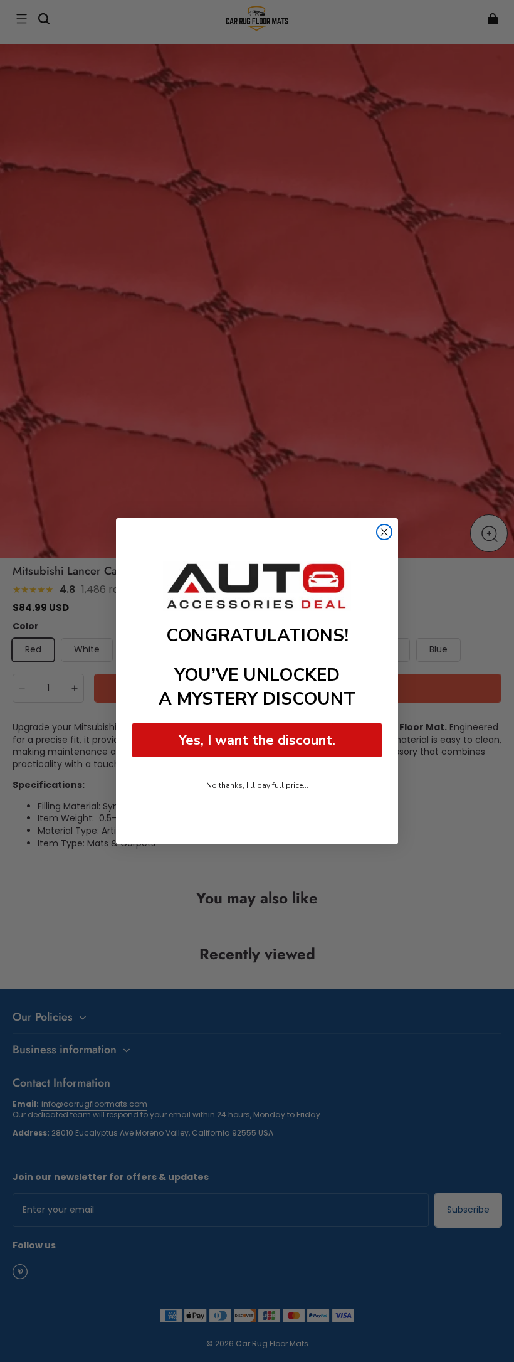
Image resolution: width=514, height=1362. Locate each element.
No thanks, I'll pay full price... (257, 785)
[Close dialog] (384, 532)
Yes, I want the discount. (257, 740)
